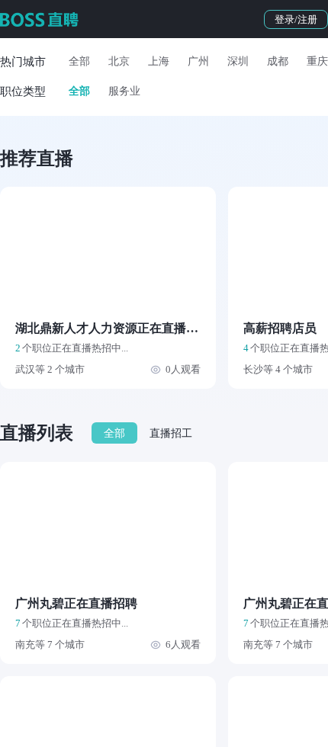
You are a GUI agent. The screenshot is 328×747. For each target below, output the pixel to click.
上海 (158, 61)
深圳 (238, 61)
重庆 (317, 61)
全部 (79, 61)
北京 (119, 61)
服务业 (124, 91)
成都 (277, 61)
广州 (198, 61)
